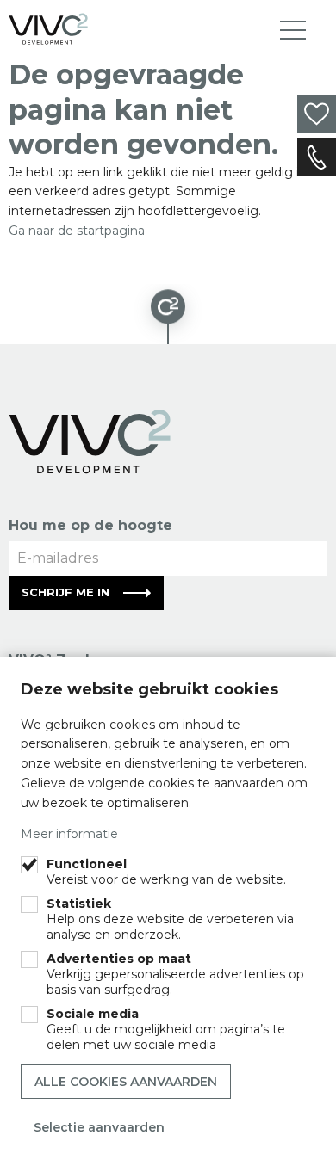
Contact (316, 157)
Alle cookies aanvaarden (125, 1081)
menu (293, 30)
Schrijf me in (65, 592)
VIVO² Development (56, 29)
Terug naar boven (168, 314)
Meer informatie (69, 834)
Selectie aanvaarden (99, 1127)
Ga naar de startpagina (77, 230)
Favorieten (316, 114)
